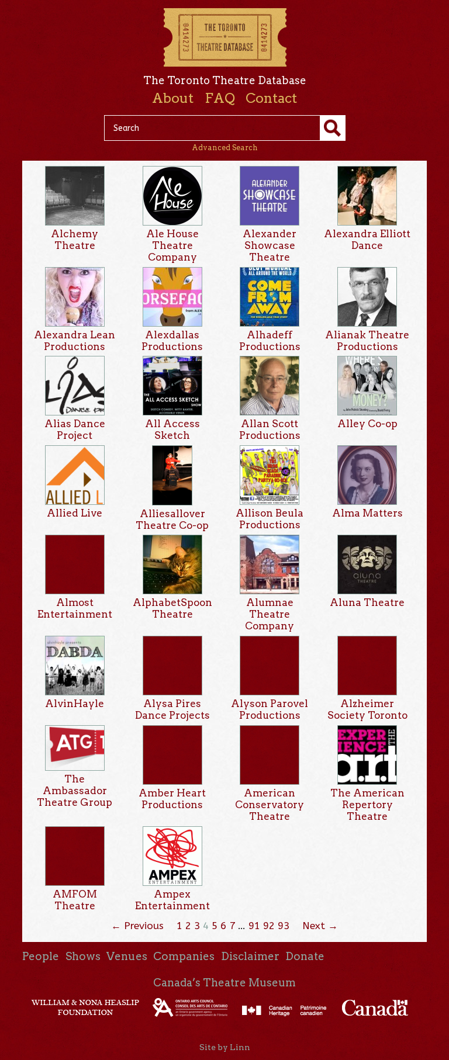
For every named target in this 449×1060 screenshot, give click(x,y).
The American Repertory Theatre (367, 804)
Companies (184, 956)
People (40, 956)
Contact (271, 98)
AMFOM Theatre (75, 900)
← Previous (137, 925)
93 (283, 925)
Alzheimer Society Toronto (367, 709)
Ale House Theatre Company (172, 245)
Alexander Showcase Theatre (269, 245)
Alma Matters (367, 513)
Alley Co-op (367, 423)
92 (269, 925)
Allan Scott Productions (270, 429)
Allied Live (74, 513)
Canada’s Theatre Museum (224, 982)
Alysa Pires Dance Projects (172, 709)
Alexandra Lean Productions (74, 340)
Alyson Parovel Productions (269, 709)
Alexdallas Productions (172, 340)
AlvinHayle (74, 703)
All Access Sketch (172, 429)
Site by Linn (224, 1047)
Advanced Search (225, 147)
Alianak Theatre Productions (367, 340)
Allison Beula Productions (269, 519)
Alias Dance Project (74, 429)
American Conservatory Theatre (269, 804)
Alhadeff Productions (270, 340)
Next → (320, 925)
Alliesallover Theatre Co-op (172, 519)
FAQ (220, 98)
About (173, 98)
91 (254, 925)
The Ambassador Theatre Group (74, 790)
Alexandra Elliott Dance (367, 239)
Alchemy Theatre (74, 239)
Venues (126, 956)
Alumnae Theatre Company (269, 614)
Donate (304, 956)
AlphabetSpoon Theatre (172, 608)
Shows (83, 956)
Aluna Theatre (367, 602)
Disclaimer (250, 956)
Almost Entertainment (74, 608)
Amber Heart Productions (172, 798)
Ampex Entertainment (172, 900)
